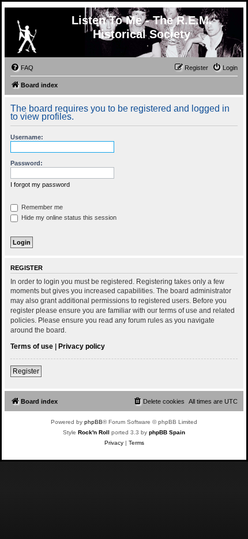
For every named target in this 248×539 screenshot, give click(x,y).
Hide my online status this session (68, 217)
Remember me (41, 207)
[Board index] (26, 34)
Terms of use (31, 346)
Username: (26, 137)
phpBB (93, 422)
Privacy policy (81, 346)
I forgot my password (40, 184)
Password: (26, 163)
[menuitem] (21, 68)
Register (26, 371)
